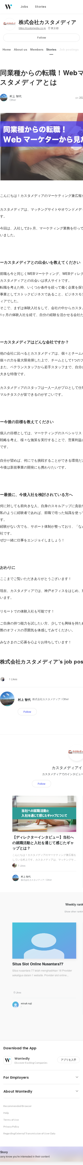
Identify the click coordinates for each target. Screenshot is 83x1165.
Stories (51, 49)
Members (36, 49)
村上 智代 (15, 96)
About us (20, 49)
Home (7, 49)
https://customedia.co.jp (32, 28)
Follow (41, 37)
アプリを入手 (68, 1060)
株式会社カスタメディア (47, 22)
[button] (43, 1048)
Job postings (69, 49)
